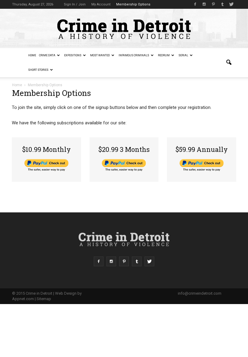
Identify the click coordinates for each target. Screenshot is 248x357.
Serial (183, 55)
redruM (164, 55)
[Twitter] (231, 4)
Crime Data (47, 55)
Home (32, 55)
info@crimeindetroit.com (199, 293)
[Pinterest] (213, 4)
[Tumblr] (222, 4)
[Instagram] (204, 4)
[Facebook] (195, 4)
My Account (100, 4)
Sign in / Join (75, 4)
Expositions (72, 55)
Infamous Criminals (134, 55)
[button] (228, 62)
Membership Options (133, 4)
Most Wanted (100, 55)
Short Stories (38, 69)
